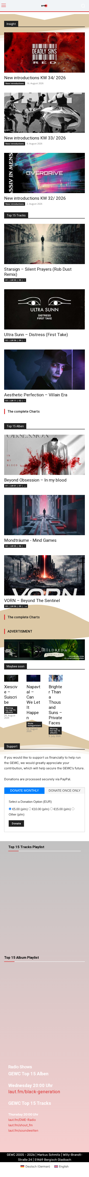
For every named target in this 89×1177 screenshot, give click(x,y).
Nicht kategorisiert (34, 724)
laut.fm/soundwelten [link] (23, 1130)
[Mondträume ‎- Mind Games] (44, 515)
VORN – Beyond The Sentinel (32, 600)
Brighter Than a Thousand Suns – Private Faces (55, 704)
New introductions (14, 83)
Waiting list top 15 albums (10, 709)
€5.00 (20, 809)
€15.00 (62, 809)
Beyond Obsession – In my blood (35, 480)
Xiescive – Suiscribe (10, 694)
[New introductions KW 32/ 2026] (44, 173)
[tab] (24, 790)
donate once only (65, 790)
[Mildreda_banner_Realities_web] (44, 649)
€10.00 (40, 809)
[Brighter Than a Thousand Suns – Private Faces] (56, 678)
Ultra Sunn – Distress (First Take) (36, 334)
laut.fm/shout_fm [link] (20, 1125)
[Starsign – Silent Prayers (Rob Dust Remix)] (44, 244)
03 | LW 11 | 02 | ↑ (15, 400)
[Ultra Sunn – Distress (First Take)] (44, 309)
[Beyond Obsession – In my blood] (44, 455)
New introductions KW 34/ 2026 (35, 77)
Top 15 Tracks (16, 215)
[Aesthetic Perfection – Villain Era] (44, 369)
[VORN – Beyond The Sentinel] (44, 575)
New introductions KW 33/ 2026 (35, 138)
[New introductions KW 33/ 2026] (44, 113)
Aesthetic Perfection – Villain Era (35, 394)
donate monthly (24, 790)
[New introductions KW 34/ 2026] (44, 52)
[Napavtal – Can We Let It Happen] (33, 678)
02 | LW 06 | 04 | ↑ (15, 340)
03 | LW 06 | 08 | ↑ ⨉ (16, 606)
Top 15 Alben (15, 426)
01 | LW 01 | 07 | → (15, 485)
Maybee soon (15, 666)
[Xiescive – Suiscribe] (11, 678)
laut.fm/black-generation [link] (34, 1091)
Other (16, 814)
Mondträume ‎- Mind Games (30, 540)
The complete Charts (23, 411)
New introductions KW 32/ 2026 (35, 198)
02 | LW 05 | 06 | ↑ (15, 545)
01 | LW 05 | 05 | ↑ (15, 280)
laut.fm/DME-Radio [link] (22, 1120)
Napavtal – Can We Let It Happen (33, 702)
